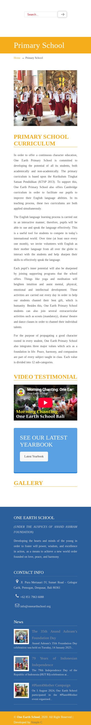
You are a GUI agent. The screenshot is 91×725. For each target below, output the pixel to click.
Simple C (36, 722)
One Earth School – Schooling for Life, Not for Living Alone (45, 6)
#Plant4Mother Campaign (51, 685)
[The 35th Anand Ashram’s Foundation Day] (21, 636)
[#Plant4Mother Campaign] (21, 690)
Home (17, 57)
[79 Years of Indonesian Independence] (21, 663)
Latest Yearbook (34, 456)
